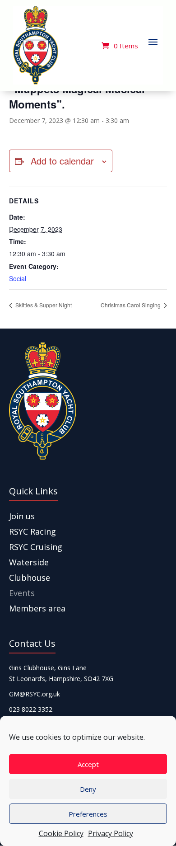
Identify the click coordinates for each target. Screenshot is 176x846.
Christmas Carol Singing (131, 305)
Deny (88, 789)
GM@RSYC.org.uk (34, 694)
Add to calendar (62, 160)
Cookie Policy (61, 833)
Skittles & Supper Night (43, 305)
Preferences (88, 813)
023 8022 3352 (30, 709)
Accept (88, 764)
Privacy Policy (110, 833)
